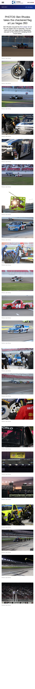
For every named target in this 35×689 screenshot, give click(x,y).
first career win (25, 27)
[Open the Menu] (2, 2)
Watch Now (30, 2)
